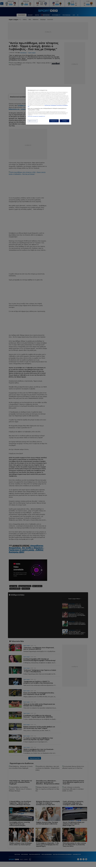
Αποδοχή (64, 120)
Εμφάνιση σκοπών (33, 120)
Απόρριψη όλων (53, 120)
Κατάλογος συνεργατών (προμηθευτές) (36, 116)
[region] (48, 106)
